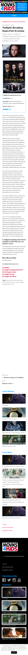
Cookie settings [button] (21, 650)
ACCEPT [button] (14, 652)
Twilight (6, 267)
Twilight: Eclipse (9, 274)
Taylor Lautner (15, 282)
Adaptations (6, 21)
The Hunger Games (10, 272)
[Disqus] (14, 306)
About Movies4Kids (7, 527)
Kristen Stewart (10, 280)
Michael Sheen (18, 280)
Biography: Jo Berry (7, 530)
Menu (14, 15)
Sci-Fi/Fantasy (21, 21)
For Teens (13, 21)
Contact (4, 524)
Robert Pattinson (7, 282)
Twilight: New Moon (10, 276)
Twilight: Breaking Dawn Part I (13, 270)
